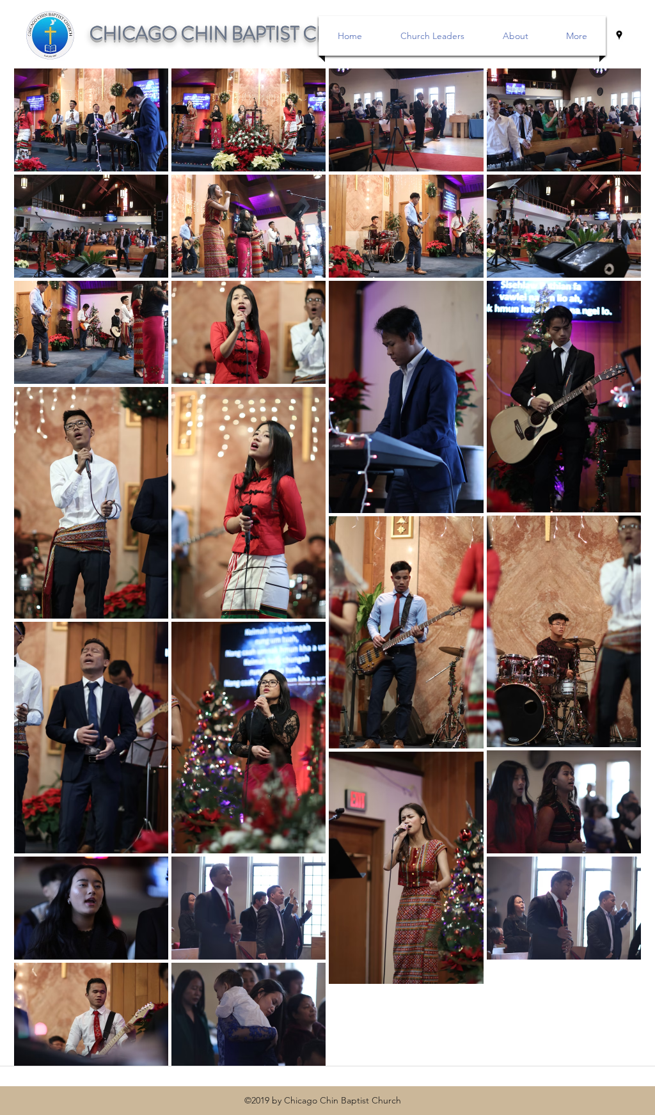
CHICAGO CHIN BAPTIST (196, 33)
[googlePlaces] (619, 35)
